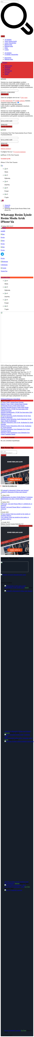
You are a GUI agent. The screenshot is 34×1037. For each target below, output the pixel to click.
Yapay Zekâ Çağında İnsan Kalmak (16, 404)
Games (7, 49)
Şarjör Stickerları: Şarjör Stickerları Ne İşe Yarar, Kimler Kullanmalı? (16, 420)
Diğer (6, 48)
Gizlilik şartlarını (20, 101)
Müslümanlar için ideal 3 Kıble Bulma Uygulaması (16, 499)
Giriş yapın (24, 97)
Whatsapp (4, 399)
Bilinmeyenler (9, 46)
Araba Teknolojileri (10, 43)
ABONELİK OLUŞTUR (25, 526)
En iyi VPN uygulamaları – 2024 (14, 887)
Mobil (6, 740)
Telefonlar (8, 67)
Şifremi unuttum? (6, 148)
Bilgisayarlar (8, 44)
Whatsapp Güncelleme (13, 399)
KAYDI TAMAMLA (7, 126)
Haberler (7, 207)
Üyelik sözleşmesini (7, 101)
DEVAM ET (5, 94)
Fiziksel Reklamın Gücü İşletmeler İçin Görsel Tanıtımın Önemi (15, 433)
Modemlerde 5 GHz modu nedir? (14, 587)
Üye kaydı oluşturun (19, 152)
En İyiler (7, 72)
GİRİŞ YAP (5, 145)
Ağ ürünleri (8, 39)
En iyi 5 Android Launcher (13, 1030)
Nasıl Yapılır (8, 71)
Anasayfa (7, 205)
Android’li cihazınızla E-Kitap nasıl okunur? (14, 492)
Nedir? (7, 74)
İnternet (17, 883)
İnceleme (7, 69)
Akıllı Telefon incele (11, 41)
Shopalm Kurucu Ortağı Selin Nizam (17, 407)
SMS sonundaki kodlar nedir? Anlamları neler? (18, 738)
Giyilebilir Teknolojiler (11, 54)
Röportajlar (8, 57)
